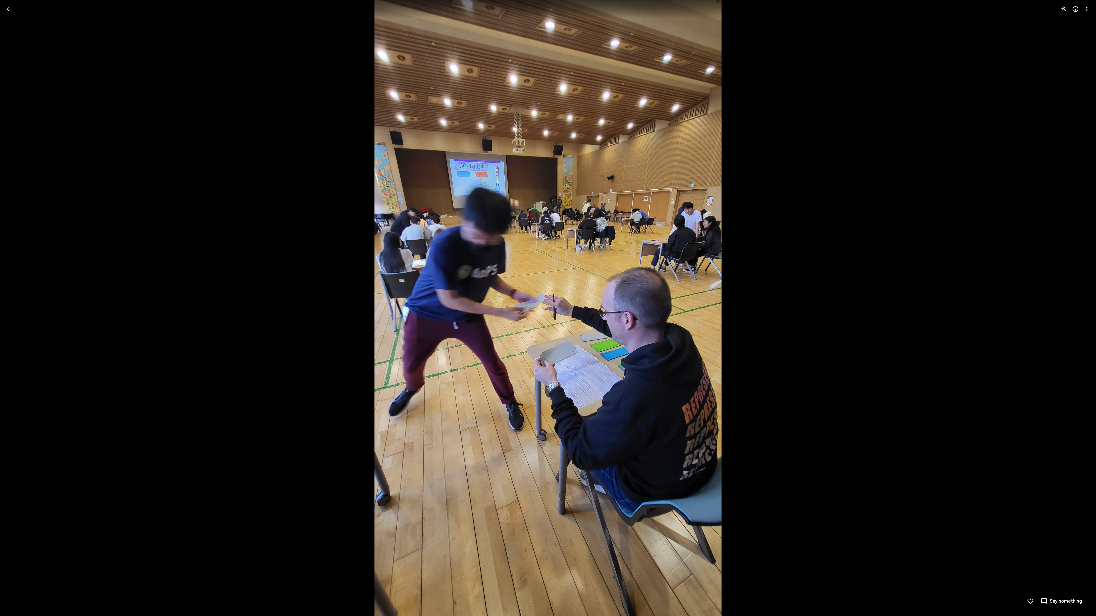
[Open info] (1075, 9)
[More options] (1087, 9)
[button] (16, 308)
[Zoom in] (1064, 9)
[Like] (1030, 601)
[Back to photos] (9, 9)
